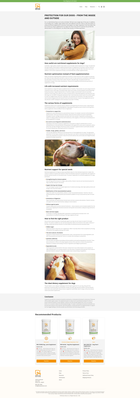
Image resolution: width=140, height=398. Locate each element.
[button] (93, 7)
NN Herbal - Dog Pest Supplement (69, 344)
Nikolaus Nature (64, 395)
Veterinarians (62, 377)
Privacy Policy (86, 370)
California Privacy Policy (88, 375)
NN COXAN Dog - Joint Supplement (46, 344)
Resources (61, 375)
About (60, 379)
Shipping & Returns (87, 377)
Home (60, 370)
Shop (60, 373)
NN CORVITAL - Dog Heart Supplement (91, 345)
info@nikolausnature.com (41, 385)
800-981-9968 (38, 384)
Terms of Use (86, 373)
